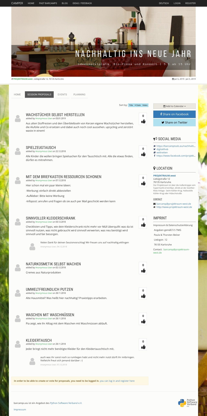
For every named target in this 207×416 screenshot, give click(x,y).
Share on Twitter (175, 122)
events (62, 94)
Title (131, 105)
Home (31, 3)
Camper (17, 3)
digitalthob (162, 149)
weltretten (162, 152)
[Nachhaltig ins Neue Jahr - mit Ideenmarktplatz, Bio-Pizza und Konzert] (103, 41)
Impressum (20, 409)
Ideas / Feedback (82, 3)
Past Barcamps (48, 3)
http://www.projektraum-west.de (174, 206)
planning (79, 94)
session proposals (39, 94)
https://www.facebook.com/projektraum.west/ (181, 155)
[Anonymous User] (18, 125)
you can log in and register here (117, 380)
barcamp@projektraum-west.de (174, 203)
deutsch (164, 3)
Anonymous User (43, 118)
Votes (144, 105)
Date (138, 105)
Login (177, 3)
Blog (65, 3)
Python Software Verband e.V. (66, 403)
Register (190, 3)
